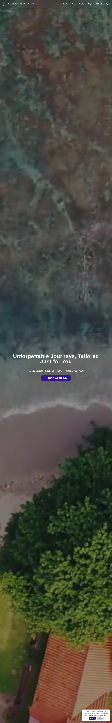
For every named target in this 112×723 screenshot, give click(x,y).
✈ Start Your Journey (56, 378)
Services (66, 4)
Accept (92, 718)
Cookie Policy (103, 715)
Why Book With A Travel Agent (99, 4)
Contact (82, 4)
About (74, 4)
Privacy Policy (92, 715)
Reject (100, 718)
